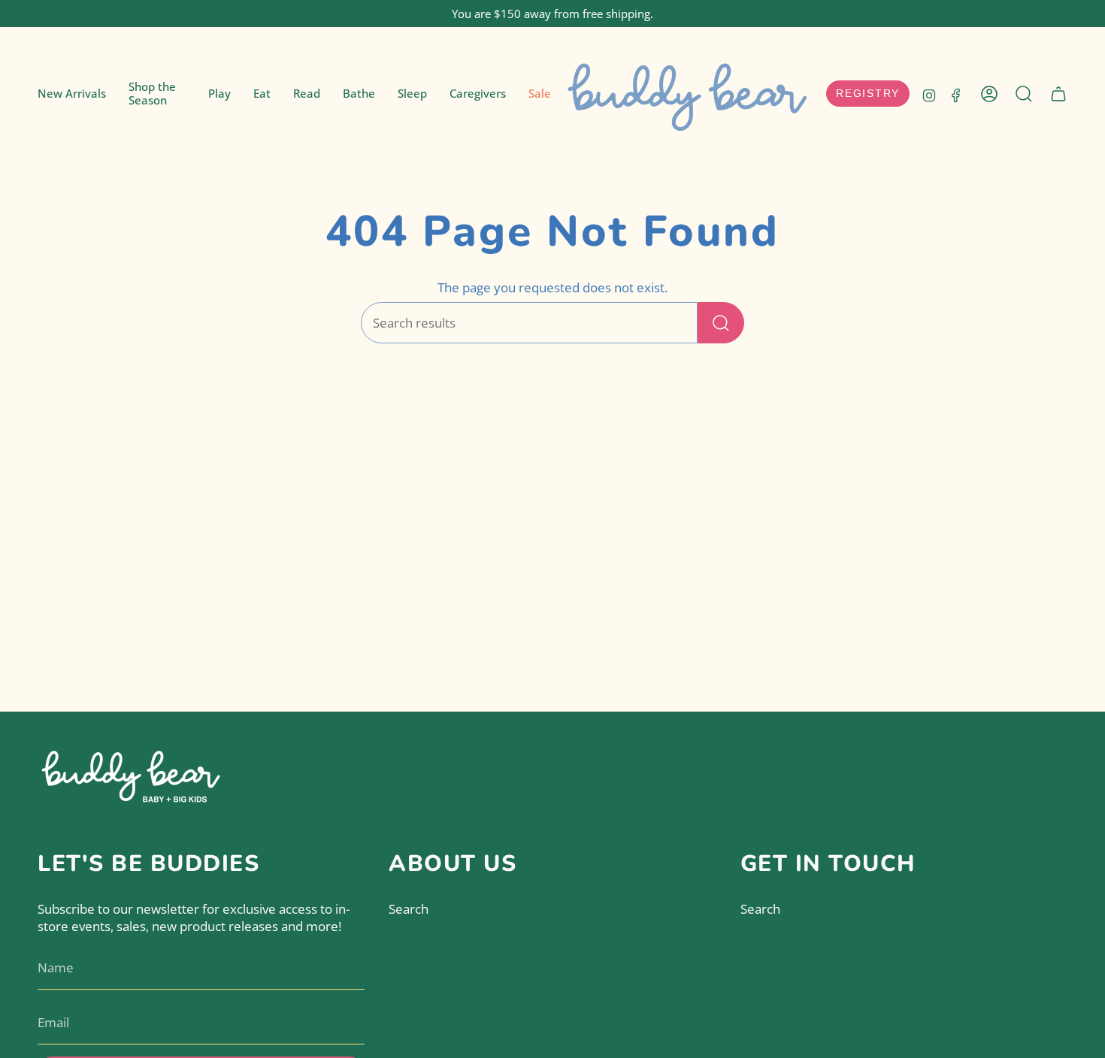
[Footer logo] (132, 774)
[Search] (721, 322)
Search (408, 908)
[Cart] (1058, 94)
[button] (157, 94)
